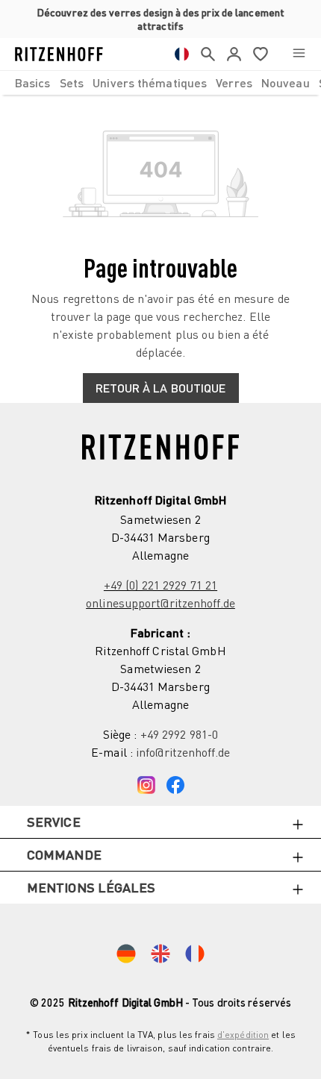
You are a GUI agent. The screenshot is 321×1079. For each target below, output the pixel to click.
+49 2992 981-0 (179, 734)
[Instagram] (146, 782)
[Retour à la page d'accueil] (59, 54)
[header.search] (208, 54)
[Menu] (299, 54)
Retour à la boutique (161, 388)
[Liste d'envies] (260, 54)
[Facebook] (175, 782)
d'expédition (243, 1034)
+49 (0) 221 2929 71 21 (160, 585)
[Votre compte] (234, 54)
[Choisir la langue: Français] (182, 54)
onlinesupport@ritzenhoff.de (160, 602)
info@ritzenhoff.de (183, 752)
